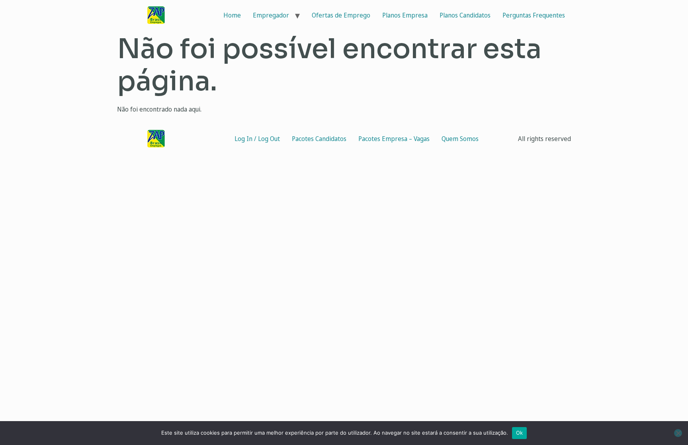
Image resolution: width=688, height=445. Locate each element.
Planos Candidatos (465, 15)
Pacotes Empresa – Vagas (394, 138)
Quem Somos (460, 138)
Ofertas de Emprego (341, 15)
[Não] (678, 433)
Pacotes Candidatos (319, 138)
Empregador (271, 15)
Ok (519, 432)
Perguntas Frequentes (533, 15)
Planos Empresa (405, 15)
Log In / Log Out (257, 138)
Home (232, 15)
